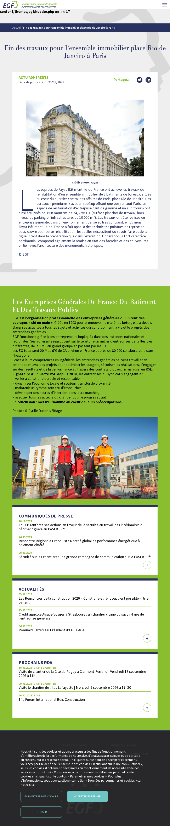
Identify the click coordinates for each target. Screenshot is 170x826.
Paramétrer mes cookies (41, 796)
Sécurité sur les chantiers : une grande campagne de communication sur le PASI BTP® (85, 556)
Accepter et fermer (87, 796)
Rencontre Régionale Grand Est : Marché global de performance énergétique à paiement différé (79, 542)
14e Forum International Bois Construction (52, 699)
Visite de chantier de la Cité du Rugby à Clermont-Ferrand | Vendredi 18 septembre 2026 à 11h (82, 673)
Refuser (41, 812)
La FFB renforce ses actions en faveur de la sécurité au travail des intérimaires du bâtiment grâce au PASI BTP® (81, 526)
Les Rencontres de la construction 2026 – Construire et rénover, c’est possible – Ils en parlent (84, 600)
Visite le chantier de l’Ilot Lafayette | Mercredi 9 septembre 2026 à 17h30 (75, 687)
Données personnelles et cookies (111, 780)
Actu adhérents (34, 77)
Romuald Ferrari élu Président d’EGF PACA (51, 630)
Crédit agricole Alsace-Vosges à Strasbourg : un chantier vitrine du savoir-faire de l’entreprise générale (81, 616)
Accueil (16, 27)
